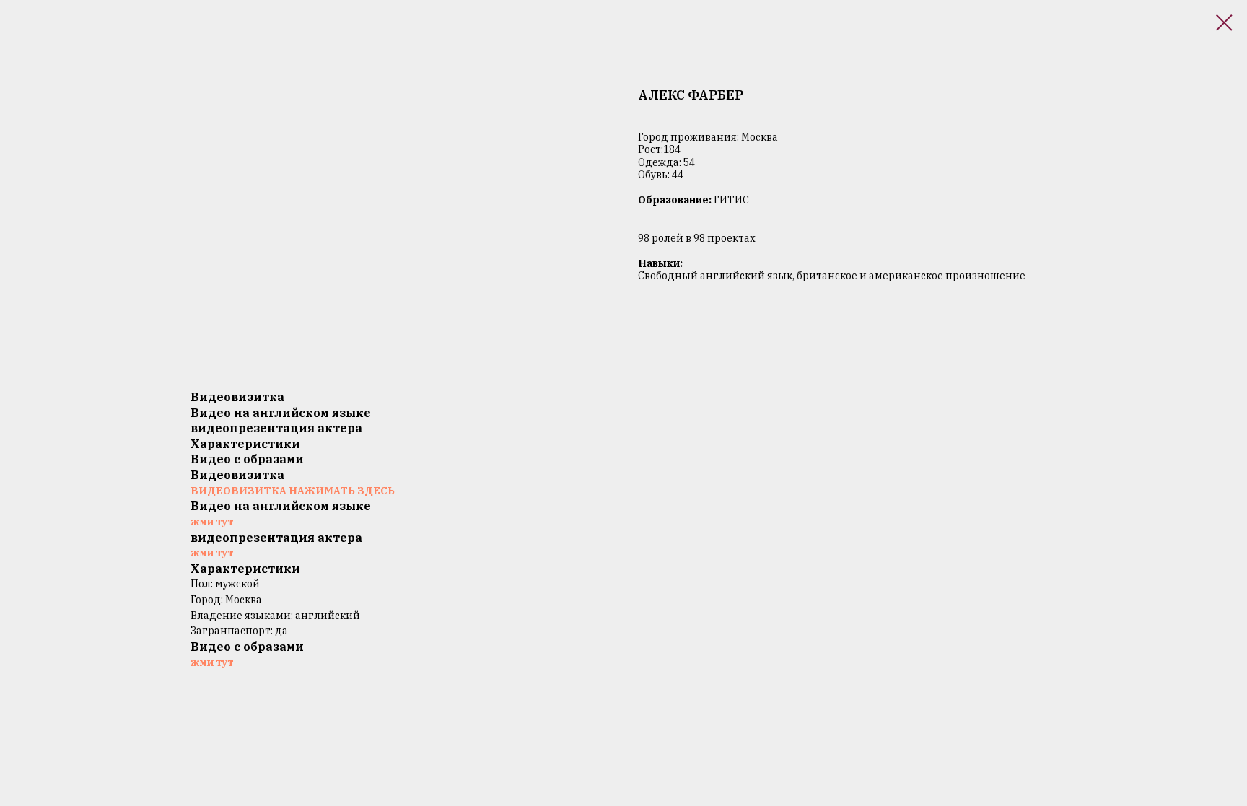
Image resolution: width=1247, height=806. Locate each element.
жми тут (212, 521)
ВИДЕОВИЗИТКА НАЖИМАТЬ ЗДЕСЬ (293, 490)
